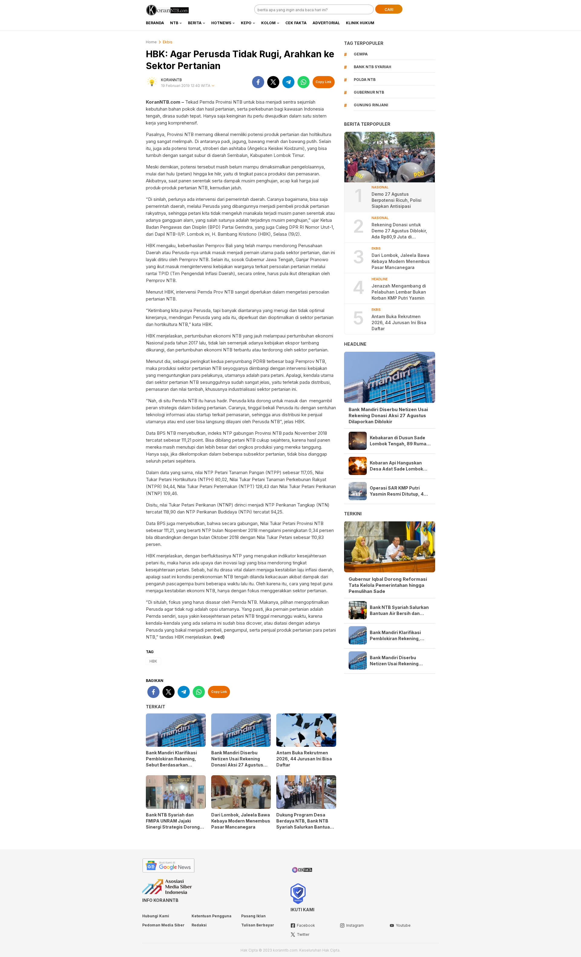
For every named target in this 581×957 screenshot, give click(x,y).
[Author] (152, 82)
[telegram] (288, 82)
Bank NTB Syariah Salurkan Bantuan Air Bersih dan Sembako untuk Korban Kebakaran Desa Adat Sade (399, 610)
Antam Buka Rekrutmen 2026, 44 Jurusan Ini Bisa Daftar (304, 758)
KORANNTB (171, 80)
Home (151, 42)
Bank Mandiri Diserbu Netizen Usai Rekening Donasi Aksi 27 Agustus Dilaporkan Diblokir (237, 761)
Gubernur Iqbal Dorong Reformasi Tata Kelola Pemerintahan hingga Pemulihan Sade (388, 585)
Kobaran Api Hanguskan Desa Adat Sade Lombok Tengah (396, 466)
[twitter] (273, 82)
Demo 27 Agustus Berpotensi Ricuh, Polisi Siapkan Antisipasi (397, 200)
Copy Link (323, 82)
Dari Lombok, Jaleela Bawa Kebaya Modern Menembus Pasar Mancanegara (240, 820)
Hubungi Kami (155, 916)
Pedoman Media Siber (163, 925)
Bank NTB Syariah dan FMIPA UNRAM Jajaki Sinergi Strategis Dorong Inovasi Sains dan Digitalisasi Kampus (173, 827)
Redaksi (199, 925)
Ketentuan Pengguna (211, 916)
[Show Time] (213, 85)
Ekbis (167, 42)
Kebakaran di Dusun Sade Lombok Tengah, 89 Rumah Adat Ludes (399, 441)
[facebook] (258, 82)
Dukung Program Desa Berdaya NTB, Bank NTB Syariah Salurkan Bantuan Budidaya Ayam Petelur (304, 824)
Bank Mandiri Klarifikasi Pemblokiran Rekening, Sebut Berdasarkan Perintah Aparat (171, 761)
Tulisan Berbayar (257, 925)
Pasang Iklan (253, 916)
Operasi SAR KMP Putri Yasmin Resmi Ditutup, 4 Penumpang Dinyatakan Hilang (397, 491)
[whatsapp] (303, 82)
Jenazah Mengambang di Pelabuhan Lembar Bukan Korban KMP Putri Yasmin (399, 292)
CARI (389, 9)
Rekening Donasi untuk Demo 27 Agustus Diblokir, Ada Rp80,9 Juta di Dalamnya (399, 231)
